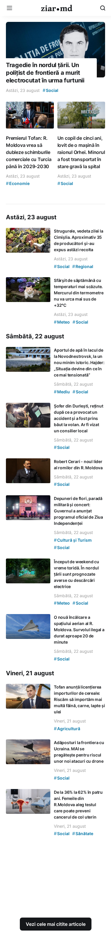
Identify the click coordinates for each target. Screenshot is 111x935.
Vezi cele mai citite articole (56, 924)
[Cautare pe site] (103, 8)
